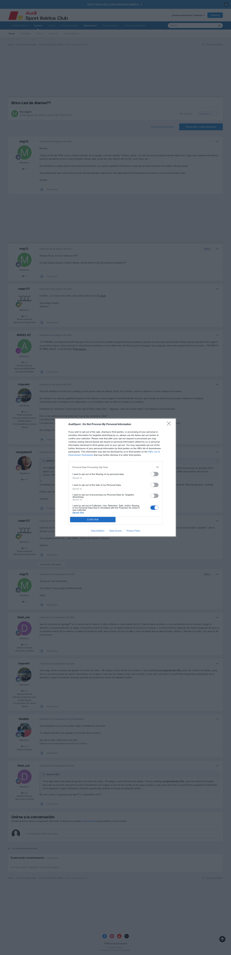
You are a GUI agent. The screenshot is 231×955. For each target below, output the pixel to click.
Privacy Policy (133, 530)
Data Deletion (97, 530)
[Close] (170, 424)
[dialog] (115, 477)
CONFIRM (93, 519)
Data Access (115, 530)
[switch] (154, 474)
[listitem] (115, 467)
